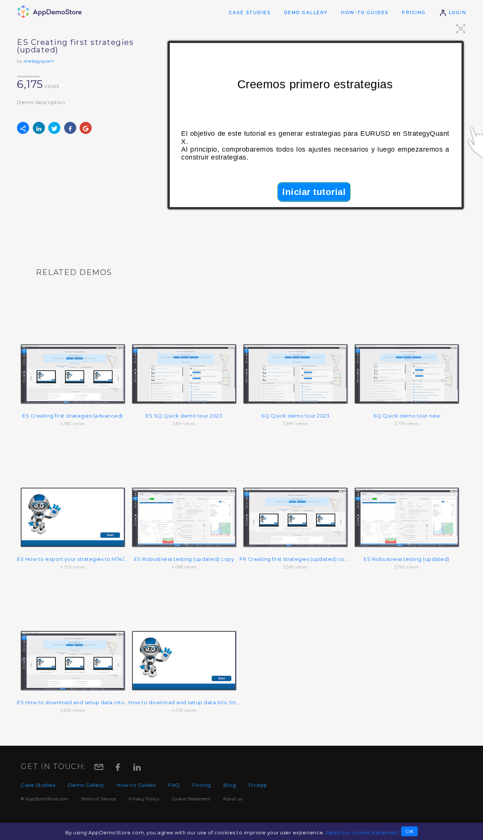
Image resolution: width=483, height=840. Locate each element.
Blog (229, 785)
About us (232, 799)
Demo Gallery (306, 12)
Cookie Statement (191, 799)
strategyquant (39, 61)
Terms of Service (98, 799)
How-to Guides (365, 12)
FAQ (174, 785)
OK (409, 831)
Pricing (414, 12)
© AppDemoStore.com (44, 799)
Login (456, 12)
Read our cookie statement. (363, 832)
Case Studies (250, 12)
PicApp (258, 785)
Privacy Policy (144, 799)
